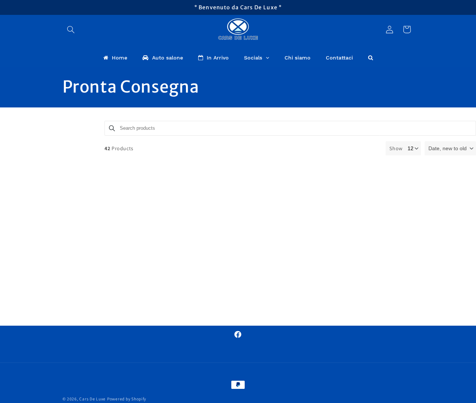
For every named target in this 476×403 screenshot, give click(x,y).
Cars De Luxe (92, 399)
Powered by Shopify (126, 399)
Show (396, 148)
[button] (71, 29)
